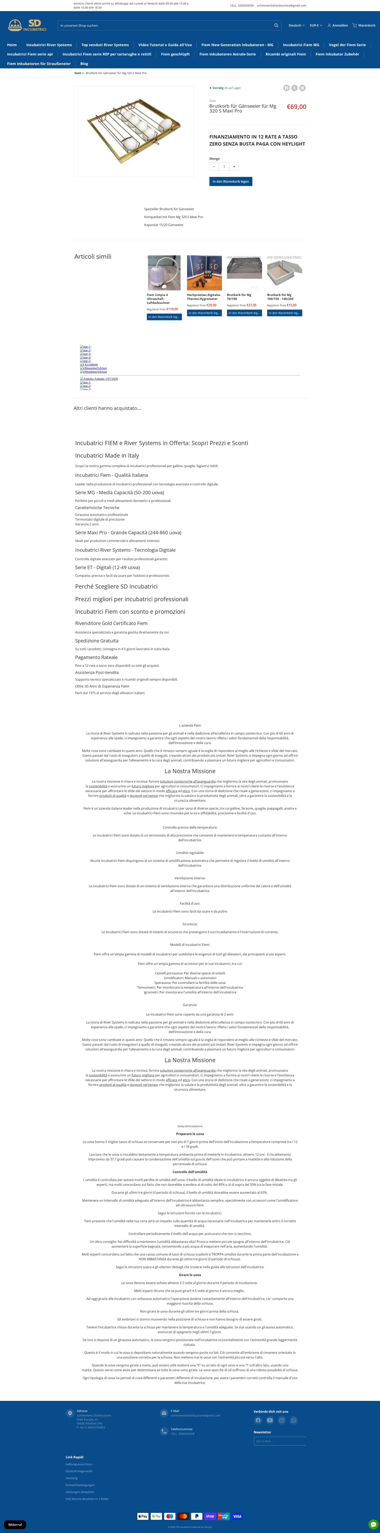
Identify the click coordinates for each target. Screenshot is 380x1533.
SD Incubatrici (183, 1526)
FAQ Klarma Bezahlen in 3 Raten (87, 1499)
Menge (214, 158)
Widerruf (15, 1525)
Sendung (72, 1478)
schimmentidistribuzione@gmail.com (281, 5)
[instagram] (281, 1420)
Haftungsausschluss (79, 1464)
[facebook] (258, 1420)
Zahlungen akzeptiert (80, 1492)
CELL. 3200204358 (242, 5)
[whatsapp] (293, 1420)
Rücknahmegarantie (79, 1471)
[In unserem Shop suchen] (276, 25)
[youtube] (270, 1420)
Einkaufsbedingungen (80, 1485)
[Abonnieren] (310, 1441)
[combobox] (169, 25)
